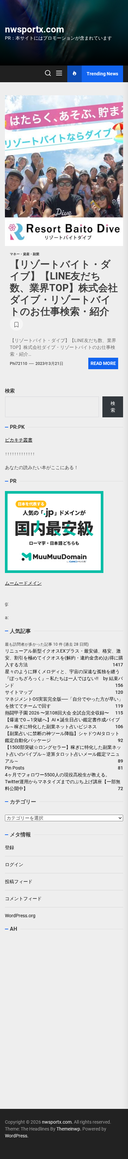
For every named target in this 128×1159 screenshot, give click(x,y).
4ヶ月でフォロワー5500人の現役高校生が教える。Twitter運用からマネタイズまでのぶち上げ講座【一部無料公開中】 (62, 781)
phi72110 (18, 363)
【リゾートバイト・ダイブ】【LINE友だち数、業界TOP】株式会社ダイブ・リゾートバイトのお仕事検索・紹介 (64, 287)
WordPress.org (20, 915)
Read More (103, 363)
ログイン (14, 864)
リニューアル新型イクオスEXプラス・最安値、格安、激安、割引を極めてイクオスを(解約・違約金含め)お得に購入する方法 (64, 657)
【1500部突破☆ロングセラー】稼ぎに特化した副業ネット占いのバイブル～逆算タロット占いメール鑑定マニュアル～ (63, 754)
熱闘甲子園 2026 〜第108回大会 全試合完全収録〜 (57, 712)
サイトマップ (18, 692)
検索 (10, 391)
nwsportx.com (34, 29)
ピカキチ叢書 (18, 440)
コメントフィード (23, 898)
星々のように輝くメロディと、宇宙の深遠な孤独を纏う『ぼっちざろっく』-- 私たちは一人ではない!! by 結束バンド (64, 678)
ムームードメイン (23, 583)
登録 (9, 847)
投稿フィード (18, 881)
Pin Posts (14, 767)
